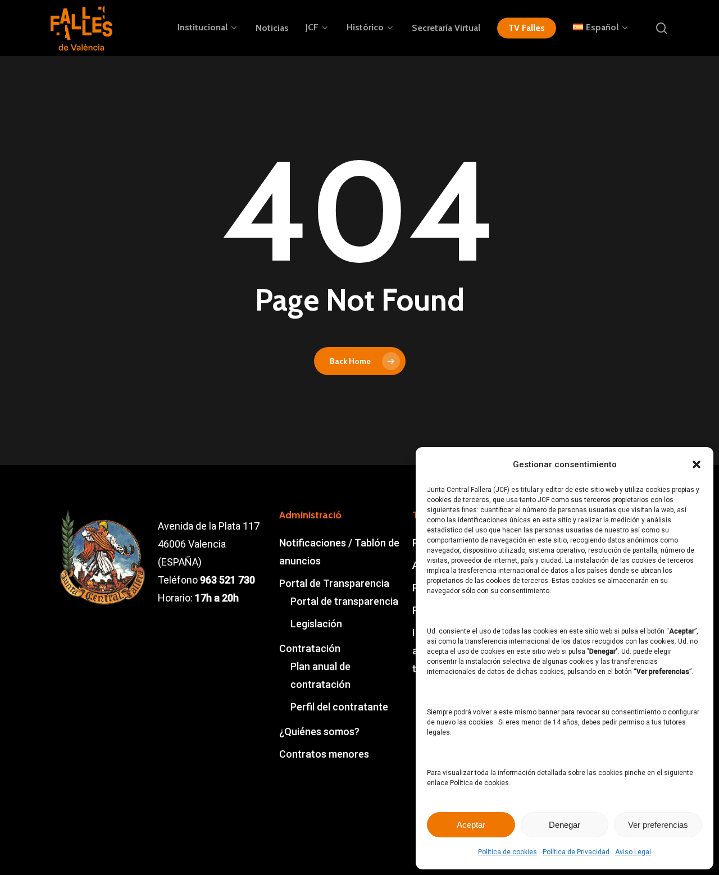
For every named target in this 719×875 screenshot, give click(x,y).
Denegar (564, 825)
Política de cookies (507, 852)
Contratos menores (324, 754)
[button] (696, 464)
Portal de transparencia (344, 601)
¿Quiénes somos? (319, 731)
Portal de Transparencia (334, 583)
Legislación (316, 624)
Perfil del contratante (339, 707)
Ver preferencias (658, 825)
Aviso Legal (633, 852)
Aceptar (471, 825)
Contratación (309, 648)
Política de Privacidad (576, 852)
